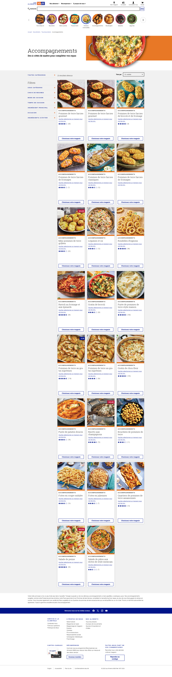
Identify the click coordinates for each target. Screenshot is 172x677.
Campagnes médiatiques (74, 637)
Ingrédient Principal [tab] (38, 108)
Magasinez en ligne (73, 624)
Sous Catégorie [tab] (35, 87)
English (49, 668)
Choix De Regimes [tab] (36, 92)
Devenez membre (75, 657)
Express (69, 628)
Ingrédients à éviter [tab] (38, 118)
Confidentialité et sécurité (82, 668)
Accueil (30, 32)
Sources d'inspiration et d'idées (93, 627)
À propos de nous (79, 4)
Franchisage (70, 639)
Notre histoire (71, 622)
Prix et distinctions (72, 632)
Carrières (69, 630)
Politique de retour (53, 628)
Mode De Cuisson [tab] (35, 97)
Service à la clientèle (53, 620)
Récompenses (66, 4)
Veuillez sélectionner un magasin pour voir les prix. (70, 120)
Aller (142, 9)
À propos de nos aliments (94, 624)
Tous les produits (46, 32)
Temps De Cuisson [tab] (36, 103)
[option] (40, 20)
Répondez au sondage (115, 658)
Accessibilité (58, 668)
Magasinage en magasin (74, 626)
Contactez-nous (52, 623)
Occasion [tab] (32, 113)
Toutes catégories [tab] (37, 75)
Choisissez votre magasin (71, 138)
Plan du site (68, 668)
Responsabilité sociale (74, 635)
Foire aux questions (53, 626)
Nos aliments (54, 4)
